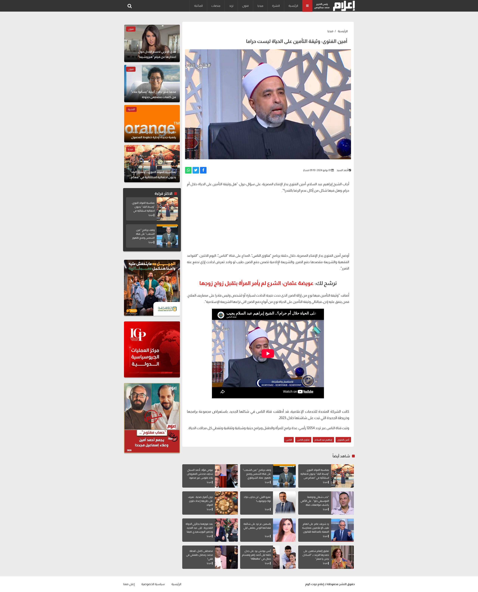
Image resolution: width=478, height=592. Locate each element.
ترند (231, 5)
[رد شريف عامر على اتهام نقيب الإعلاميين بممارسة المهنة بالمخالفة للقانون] (342, 530)
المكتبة (198, 5)
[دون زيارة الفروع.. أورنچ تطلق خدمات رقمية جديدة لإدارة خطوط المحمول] (152, 123)
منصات (215, 5)
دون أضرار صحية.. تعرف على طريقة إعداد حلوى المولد (200, 500)
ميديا (260, 5)
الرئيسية (293, 5)
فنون (245, 5)
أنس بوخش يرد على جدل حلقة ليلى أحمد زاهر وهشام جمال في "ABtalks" (256, 554)
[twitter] (196, 170)
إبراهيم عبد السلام (323, 439)
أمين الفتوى (343, 439)
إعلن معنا (129, 584)
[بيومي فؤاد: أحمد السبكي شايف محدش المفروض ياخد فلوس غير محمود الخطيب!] (226, 476)
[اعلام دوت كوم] (343, 6)
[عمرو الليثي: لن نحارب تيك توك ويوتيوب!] (284, 503)
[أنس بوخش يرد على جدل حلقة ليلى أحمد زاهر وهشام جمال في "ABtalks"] (284, 557)
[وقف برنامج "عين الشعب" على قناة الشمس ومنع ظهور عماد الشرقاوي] (284, 476)
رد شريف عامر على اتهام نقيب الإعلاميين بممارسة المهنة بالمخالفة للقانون (315, 527)
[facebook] (203, 170)
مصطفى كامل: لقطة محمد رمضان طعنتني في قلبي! (199, 554)
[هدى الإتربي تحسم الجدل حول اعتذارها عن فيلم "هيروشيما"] (152, 43)
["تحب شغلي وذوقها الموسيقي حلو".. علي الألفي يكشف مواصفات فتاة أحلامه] (342, 503)
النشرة (276, 5)
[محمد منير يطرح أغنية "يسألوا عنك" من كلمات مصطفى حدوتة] (152, 83)
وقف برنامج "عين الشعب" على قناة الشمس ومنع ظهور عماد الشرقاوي (257, 473)
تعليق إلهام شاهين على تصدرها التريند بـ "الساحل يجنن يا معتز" (315, 554)
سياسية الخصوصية (153, 584)
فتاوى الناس (261, 256)
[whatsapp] (188, 170)
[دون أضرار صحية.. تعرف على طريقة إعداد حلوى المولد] (226, 503)
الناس (289, 439)
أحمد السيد (342, 170)
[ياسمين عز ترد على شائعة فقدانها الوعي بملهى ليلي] (284, 530)
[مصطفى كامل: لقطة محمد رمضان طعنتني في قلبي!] (226, 557)
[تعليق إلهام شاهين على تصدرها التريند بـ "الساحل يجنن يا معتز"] (342, 557)
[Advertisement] (268, 222)
